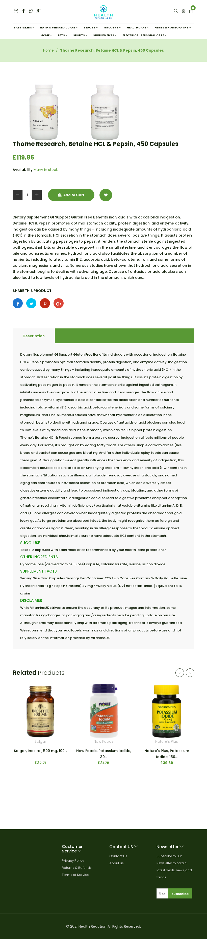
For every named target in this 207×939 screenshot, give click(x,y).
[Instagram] (31, 11)
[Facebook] (23, 11)
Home (48, 50)
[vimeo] (45, 303)
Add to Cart (73, 195)
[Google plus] (59, 303)
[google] (39, 11)
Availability (23, 169)
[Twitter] (16, 11)
